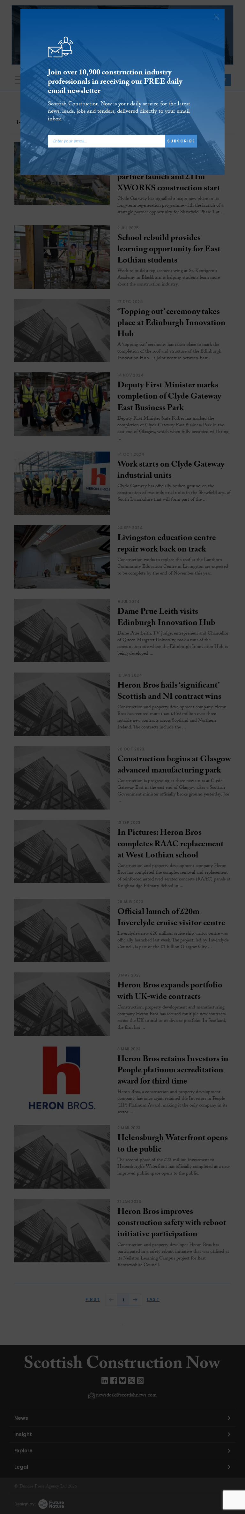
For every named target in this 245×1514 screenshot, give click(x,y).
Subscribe (181, 141)
